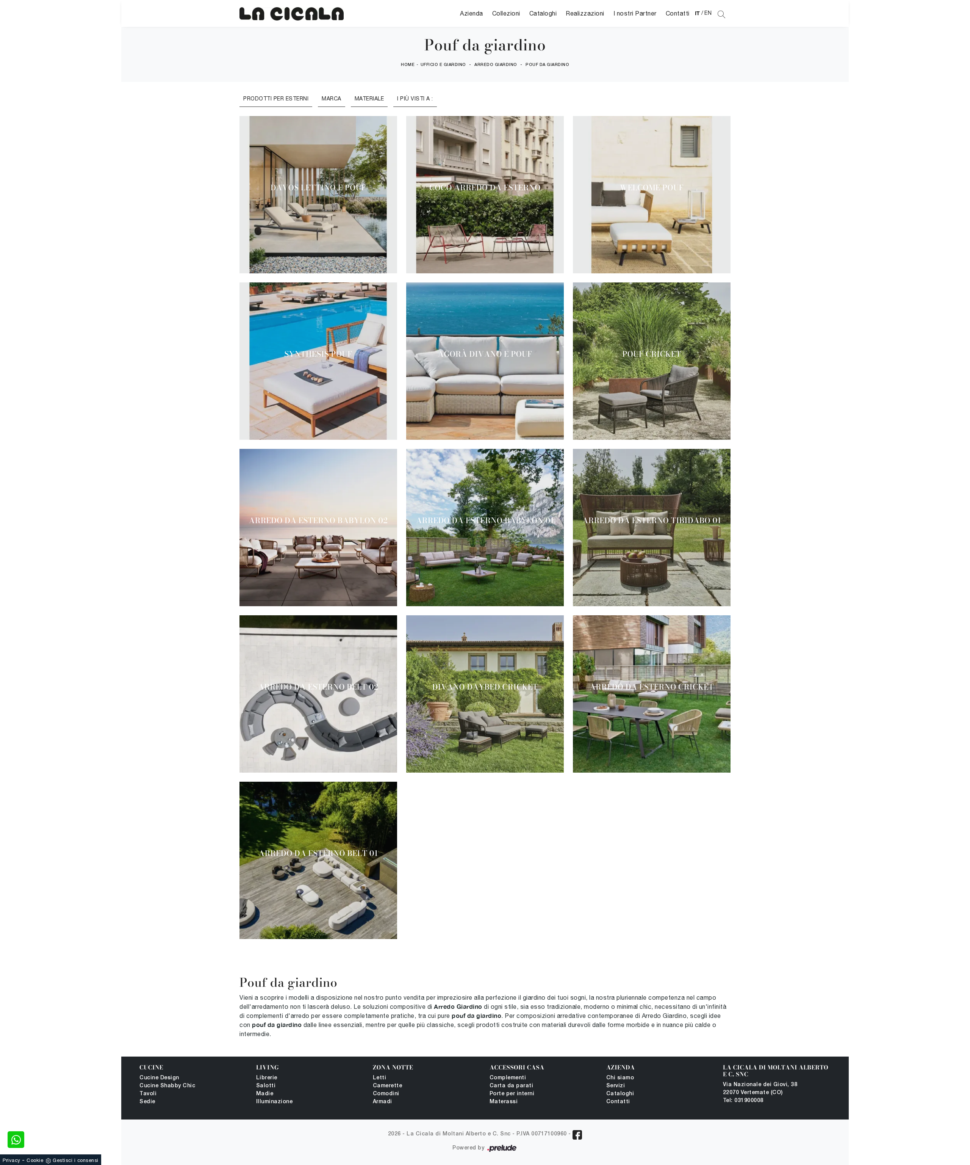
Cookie (35, 1160)
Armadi (382, 1101)
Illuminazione (274, 1101)
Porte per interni (512, 1093)
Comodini (386, 1093)
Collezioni (506, 13)
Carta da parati (512, 1085)
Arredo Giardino (495, 65)
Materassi (504, 1101)
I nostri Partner (635, 13)
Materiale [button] (369, 99)
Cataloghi (543, 13)
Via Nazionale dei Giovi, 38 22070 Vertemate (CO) (760, 1088)
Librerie (266, 1078)
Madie (265, 1093)
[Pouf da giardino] (291, 13)
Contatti (678, 13)
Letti (379, 1078)
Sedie (147, 1101)
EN (708, 13)
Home (408, 65)
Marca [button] (331, 99)
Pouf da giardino (547, 65)
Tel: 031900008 (743, 1100)
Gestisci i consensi (76, 1160)
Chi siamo (620, 1078)
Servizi (615, 1085)
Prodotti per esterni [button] (275, 99)
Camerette (387, 1085)
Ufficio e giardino (443, 65)
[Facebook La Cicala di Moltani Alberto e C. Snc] (577, 1135)
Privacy (11, 1160)
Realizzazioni (585, 13)
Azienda (471, 13)
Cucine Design (159, 1078)
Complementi (508, 1078)
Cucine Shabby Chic (167, 1085)
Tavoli (147, 1093)
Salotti (266, 1085)
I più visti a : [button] (415, 99)
